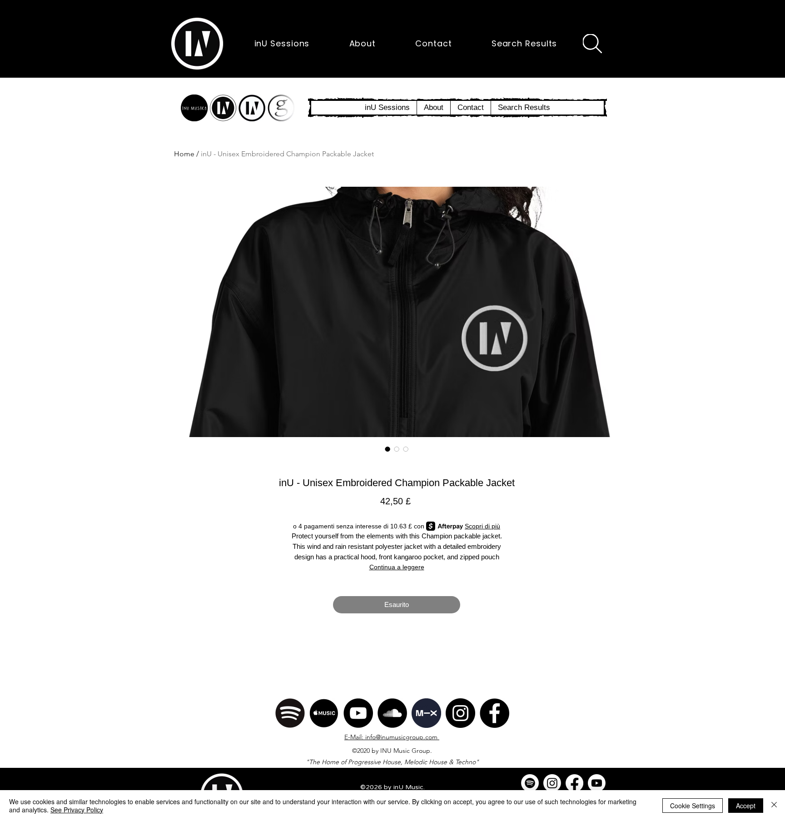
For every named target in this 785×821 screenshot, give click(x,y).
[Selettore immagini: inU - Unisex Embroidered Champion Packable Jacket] (387, 448)
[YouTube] (358, 713)
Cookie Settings (692, 805)
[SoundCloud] (392, 713)
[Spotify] (290, 713)
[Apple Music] (324, 713)
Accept (745, 805)
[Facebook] (494, 713)
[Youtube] (597, 783)
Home (184, 153)
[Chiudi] (774, 805)
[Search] (592, 43)
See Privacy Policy (76, 809)
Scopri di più (482, 526)
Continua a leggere (396, 567)
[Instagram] (460, 713)
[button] (197, 43)
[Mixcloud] (426, 713)
